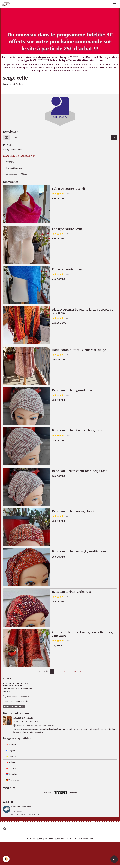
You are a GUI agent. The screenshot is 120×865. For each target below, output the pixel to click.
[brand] (6, 4)
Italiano (12, 762)
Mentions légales (34, 839)
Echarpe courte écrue (67, 229)
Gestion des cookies (84, 839)
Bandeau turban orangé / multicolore (79, 551)
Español (12, 756)
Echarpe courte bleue (67, 269)
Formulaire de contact (14, 706)
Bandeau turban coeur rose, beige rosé (79, 471)
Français (12, 744)
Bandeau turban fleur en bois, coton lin (80, 430)
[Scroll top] (114, 859)
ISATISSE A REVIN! (23, 717)
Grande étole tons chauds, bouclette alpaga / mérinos (83, 634)
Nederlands (13, 774)
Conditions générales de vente (58, 839)
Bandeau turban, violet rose (72, 591)
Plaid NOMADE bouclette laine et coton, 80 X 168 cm (82, 311)
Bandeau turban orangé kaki (73, 511)
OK (113, 137)
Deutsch (12, 768)
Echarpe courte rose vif (68, 188)
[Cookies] (6, 859)
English (11, 750)
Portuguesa (13, 780)
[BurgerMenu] (115, 4)
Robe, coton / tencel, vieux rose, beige (79, 350)
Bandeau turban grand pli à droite (76, 390)
